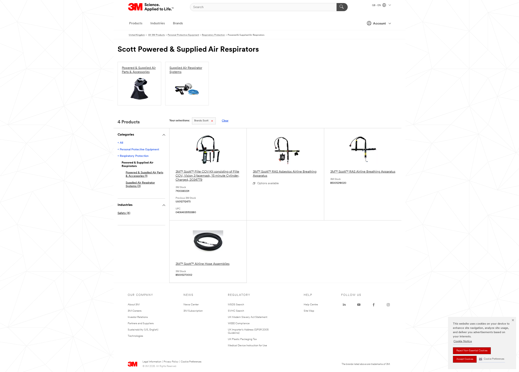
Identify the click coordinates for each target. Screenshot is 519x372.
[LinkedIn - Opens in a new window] (344, 305)
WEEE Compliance (239, 323)
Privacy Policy (171, 362)
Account (379, 23)
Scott (201, 121)
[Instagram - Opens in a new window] (388, 305)
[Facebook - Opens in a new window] (374, 305)
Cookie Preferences (191, 362)
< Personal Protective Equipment (138, 149)
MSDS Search (236, 304)
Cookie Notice (463, 341)
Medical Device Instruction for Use (247, 345)
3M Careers (135, 311)
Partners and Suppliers (141, 323)
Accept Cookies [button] (464, 359)
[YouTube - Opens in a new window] (359, 305)
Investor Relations (138, 317)
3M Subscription (193, 311)
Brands (178, 23)
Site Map (309, 311)
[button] (491, 359)
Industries (157, 23)
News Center (191, 304)
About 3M (133, 304)
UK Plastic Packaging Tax (242, 339)
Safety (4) (124, 213)
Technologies (135, 336)
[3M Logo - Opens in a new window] (151, 7)
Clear (225, 120)
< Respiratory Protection (133, 156)
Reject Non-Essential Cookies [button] (471, 351)
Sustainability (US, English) (143, 329)
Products (135, 23)
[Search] (342, 7)
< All (120, 142)
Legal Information (152, 362)
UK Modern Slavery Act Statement (247, 317)
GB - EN (376, 5)
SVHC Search (236, 311)
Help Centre (311, 304)
